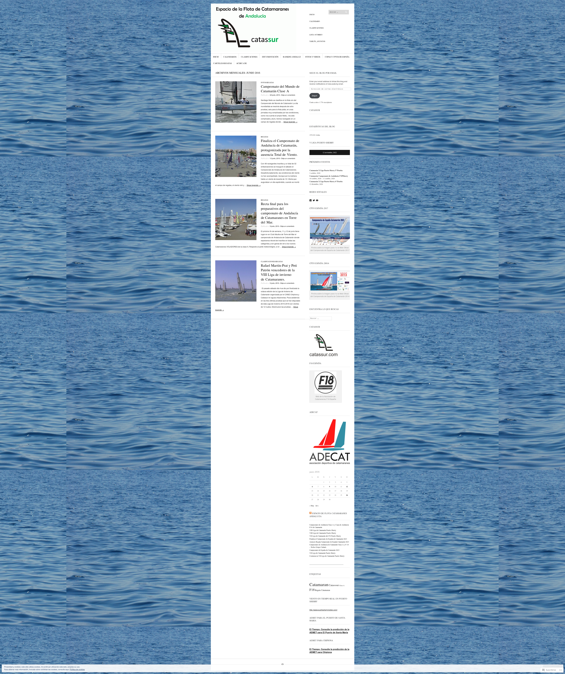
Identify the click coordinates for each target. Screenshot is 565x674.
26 (347, 495)
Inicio (312, 14)
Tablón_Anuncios (317, 41)
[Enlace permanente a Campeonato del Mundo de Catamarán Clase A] (235, 122)
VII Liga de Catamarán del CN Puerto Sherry (325, 536)
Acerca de (241, 63)
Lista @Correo (315, 35)
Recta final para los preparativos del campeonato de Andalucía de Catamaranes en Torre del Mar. (279, 212)
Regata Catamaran (322, 590)
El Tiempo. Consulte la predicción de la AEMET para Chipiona (329, 651)
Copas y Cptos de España (337, 56)
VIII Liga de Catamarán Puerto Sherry (322, 530)
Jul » (317, 505)
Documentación (270, 56)
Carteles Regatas (222, 63)
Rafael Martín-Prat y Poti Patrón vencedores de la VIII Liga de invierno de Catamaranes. (279, 272)
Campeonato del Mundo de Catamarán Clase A (280, 88)
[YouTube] (317, 200)
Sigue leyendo (290, 121)
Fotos (263, 82)
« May (311, 505)
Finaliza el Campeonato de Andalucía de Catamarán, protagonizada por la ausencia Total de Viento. (280, 147)
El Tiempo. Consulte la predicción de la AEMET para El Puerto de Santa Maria (329, 631)
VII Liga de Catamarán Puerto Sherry (322, 553)
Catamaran (318, 584)
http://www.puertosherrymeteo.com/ (323, 610)
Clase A (341, 585)
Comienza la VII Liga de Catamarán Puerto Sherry (326, 556)
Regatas (270, 82)
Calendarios (229, 56)
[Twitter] (314, 200)
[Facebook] (310, 200)
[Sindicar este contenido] (310, 513)
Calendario (314, 21)
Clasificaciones (316, 28)
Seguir (314, 95)
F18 (312, 589)
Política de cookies (77, 669)
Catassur (314, 110)
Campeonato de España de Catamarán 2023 (324, 550)
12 (347, 486)
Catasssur (334, 585)
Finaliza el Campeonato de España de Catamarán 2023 (328, 539)
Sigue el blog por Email (323, 72)
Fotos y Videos (312, 56)
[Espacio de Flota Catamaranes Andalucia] (260, 15)
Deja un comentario (288, 95)
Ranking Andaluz (292, 56)
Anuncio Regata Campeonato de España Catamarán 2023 (329, 542)
